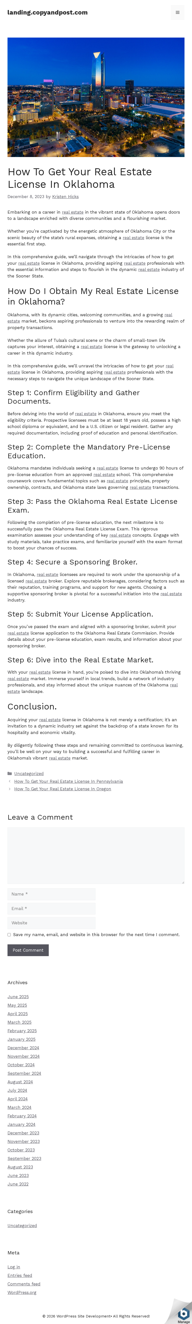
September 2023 (24, 1158)
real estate (73, 212)
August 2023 (20, 1166)
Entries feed (20, 1275)
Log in (14, 1266)
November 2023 (24, 1141)
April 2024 (18, 1098)
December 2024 (23, 1047)
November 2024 (24, 1056)
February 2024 (22, 1115)
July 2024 (17, 1090)
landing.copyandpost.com (48, 12)
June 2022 (18, 1184)
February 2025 (22, 1030)
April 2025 (18, 1013)
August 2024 (20, 1081)
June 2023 (18, 1175)
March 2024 (20, 1107)
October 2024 (21, 1064)
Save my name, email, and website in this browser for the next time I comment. (96, 934)
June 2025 (18, 996)
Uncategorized (29, 773)
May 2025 (17, 1005)
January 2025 (22, 1039)
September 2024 (24, 1073)
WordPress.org (22, 1292)
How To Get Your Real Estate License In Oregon (62, 788)
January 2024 (22, 1124)
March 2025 (20, 1022)
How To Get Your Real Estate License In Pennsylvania (68, 781)
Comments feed (24, 1283)
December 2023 (23, 1132)
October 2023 (21, 1149)
